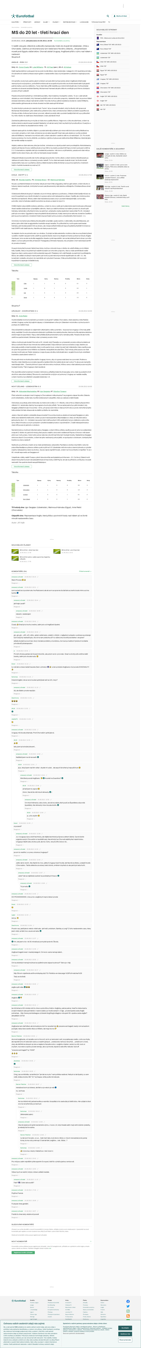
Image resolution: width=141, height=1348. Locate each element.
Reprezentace (69, 22)
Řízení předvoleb (125, 1340)
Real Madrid (68, 1319)
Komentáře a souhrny (26, 27)
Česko (102, 1302)
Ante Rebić (23, 316)
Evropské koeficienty (53, 1309)
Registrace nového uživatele (23, 1252)
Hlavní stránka (15, 27)
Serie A (32, 1307)
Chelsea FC (68, 1305)
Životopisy (85, 1314)
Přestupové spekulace (54, 1314)
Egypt (25, 297)
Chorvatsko (26, 490)
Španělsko (103, 1316)
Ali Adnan (67, 67)
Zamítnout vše (125, 1334)
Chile (25, 283)
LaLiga (32, 1305)
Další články (125, 206)
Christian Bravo (40, 180)
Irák (25, 293)
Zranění (50, 1316)
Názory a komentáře (88, 1309)
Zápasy (37, 22)
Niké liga (32, 1316)
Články (85, 1300)
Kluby (45, 22)
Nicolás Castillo (25, 180)
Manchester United (70, 1307)
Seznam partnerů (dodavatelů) (74, 1333)
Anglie (25, 288)
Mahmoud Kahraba (57, 180)
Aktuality (85, 1302)
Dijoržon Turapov (59, 391)
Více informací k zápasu (22, 169)
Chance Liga (33, 1314)
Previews (85, 1305)
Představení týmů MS (53, 1302)
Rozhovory (86, 1319)
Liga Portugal (33, 1319)
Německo (103, 1314)
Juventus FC (68, 1312)
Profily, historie (87, 1316)
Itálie (102, 1312)
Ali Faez (50, 67)
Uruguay (25, 494)
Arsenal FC (68, 1302)
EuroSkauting (51, 1305)
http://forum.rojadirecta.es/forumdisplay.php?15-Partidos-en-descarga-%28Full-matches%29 (48, 973)
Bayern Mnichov (69, 1314)
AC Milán (67, 1309)
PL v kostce (51, 1307)
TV (109, 22)
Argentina (103, 1319)
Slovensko (103, 1305)
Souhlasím (125, 1328)
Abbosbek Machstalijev (27, 391)
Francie (103, 1309)
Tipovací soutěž (98, 22)
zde (50, 1248)
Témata (50, 1300)
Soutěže (15, 22)
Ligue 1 (32, 1312)
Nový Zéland (26, 499)
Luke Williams (37, 67)
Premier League (34, 1302)
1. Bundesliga (33, 1309)
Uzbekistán (26, 485)
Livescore (84, 22)
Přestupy (27, 22)
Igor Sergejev (45, 391)
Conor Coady (24, 67)
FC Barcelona (69, 1316)
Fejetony (85, 1312)
